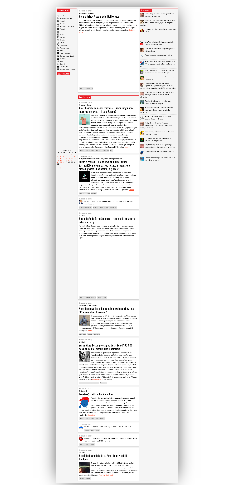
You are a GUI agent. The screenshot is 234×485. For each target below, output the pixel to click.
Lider (127, 147)
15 (72, 158)
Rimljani (88, 478)
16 (75, 158)
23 (75, 160)
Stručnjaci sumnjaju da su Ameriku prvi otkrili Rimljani (103, 457)
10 (58, 158)
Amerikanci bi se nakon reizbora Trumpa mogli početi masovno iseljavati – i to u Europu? (107, 110)
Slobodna (91, 415)
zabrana (93, 193)
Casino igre (64, 67)
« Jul (59, 168)
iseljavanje (106, 150)
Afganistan (82, 334)
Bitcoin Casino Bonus (67, 69)
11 (61, 158)
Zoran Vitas (96, 379)
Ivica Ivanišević (100, 418)
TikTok (88, 193)
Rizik (61, 61)
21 (69, 160)
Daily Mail (109, 475)
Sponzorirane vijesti (67, 56)
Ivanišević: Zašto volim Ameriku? (96, 394)
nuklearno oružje (91, 297)
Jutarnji (62, 21)
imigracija (98, 150)
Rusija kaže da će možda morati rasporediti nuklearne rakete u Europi (107, 220)
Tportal (62, 29)
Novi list (62, 43)
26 (63, 162)
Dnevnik (62, 37)
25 (61, 162)
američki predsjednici (85, 207)
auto (92, 430)
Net (61, 32)
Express (101, 475)
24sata (62, 40)
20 (66, 160)
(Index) (131, 190)
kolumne (96, 383)
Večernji (62, 24)
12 (63, 158)
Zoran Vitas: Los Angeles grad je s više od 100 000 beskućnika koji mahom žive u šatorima (105, 347)
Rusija (104, 297)
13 (66, 158)
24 (58, 162)
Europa (97, 430)
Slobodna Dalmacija (67, 26)
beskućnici (89, 383)
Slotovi (62, 64)
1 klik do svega (65, 53)
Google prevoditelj (66, 18)
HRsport (62, 59)
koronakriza (89, 88)
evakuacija (96, 334)
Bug (61, 51)
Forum (62, 16)
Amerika (81, 88)
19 (63, 160)
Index (62, 34)
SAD (111, 150)
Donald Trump (90, 150)
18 (61, 160)
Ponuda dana (64, 48)
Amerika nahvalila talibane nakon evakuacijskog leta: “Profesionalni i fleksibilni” (106, 310)
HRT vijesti (64, 45)
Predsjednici (113, 207)
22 (72, 160)
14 (69, 158)
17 (58, 160)
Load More (159, 166)
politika (99, 297)
